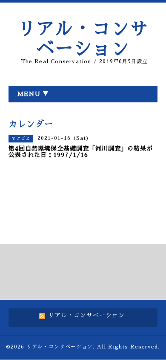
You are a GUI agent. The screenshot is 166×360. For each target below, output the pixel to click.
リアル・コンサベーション (59, 346)
